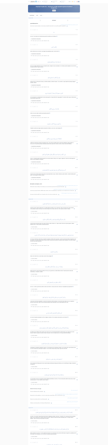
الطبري (42, 40)
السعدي (38, 40)
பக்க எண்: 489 (31, 18)
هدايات (48, 40)
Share (53, 10)
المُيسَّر (33, 40)
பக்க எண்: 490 (31, 199)
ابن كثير (40, 40)
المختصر (36, 40)
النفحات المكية (45, 40)
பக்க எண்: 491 (31, 407)
